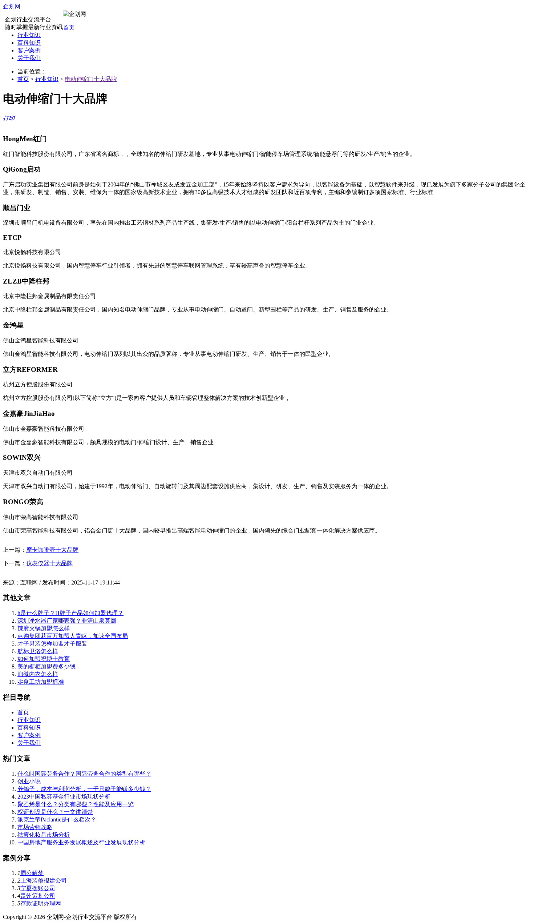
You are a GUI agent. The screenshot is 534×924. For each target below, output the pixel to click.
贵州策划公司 (37, 896)
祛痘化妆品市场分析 (43, 835)
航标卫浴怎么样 (37, 651)
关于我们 (29, 58)
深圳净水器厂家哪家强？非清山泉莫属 (66, 621)
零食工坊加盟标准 (40, 682)
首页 (68, 27)
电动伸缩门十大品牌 (91, 79)
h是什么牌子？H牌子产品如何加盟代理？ (70, 613)
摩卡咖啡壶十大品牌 (52, 550)
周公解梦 (32, 873)
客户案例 (29, 50)
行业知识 (29, 35)
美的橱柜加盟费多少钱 (46, 666)
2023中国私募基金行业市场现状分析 (63, 797)
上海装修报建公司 (43, 880)
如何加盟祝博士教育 (43, 659)
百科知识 (29, 43)
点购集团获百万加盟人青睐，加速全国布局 (72, 636)
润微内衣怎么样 (37, 674)
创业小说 (29, 781)
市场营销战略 (34, 827)
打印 (9, 118)
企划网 (11, 6)
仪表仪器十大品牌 (49, 563)
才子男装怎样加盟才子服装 (52, 643)
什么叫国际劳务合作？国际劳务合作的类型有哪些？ (84, 774)
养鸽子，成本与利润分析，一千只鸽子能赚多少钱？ (84, 789)
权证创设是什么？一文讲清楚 (55, 812)
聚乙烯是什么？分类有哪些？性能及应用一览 (75, 804)
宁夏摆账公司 (37, 888)
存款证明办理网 (40, 903)
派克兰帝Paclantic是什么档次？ (56, 819)
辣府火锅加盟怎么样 (43, 628)
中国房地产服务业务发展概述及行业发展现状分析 (81, 842)
